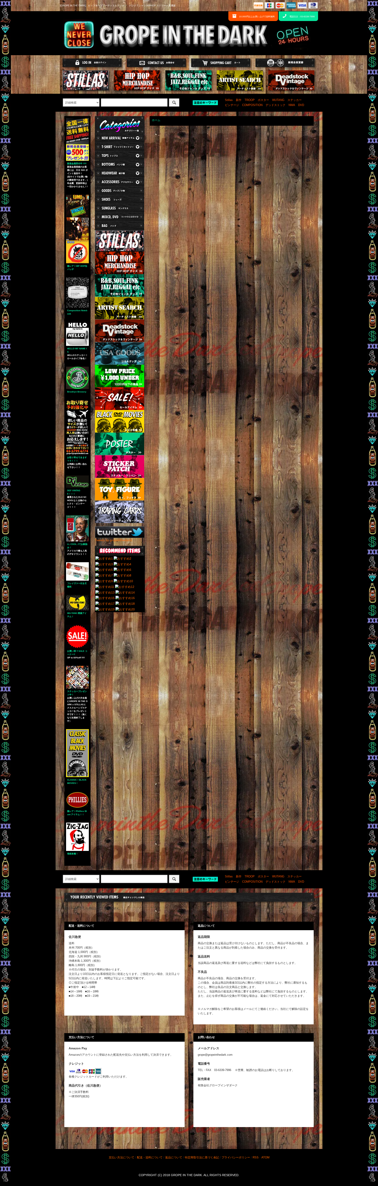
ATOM (265, 1157)
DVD (301, 105)
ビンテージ (232, 105)
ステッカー (294, 100)
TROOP (250, 100)
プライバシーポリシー (236, 1157)
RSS (256, 1157)
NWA (292, 105)
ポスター (263, 100)
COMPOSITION (252, 105)
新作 (239, 100)
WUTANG (278, 100)
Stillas (229, 100)
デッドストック (275, 105)
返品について (173, 1157)
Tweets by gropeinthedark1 (114, 540)
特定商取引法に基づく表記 (202, 1157)
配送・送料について (150, 1157)
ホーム (156, 120)
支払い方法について (121, 1157)
